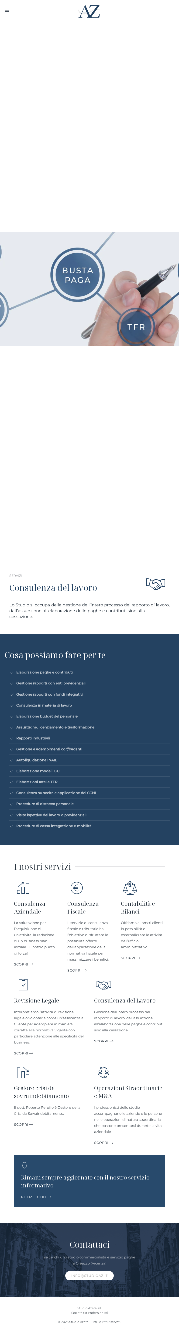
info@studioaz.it (89, 1276)
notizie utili (33, 1197)
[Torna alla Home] (89, 11)
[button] (7, 11)
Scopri (21, 964)
